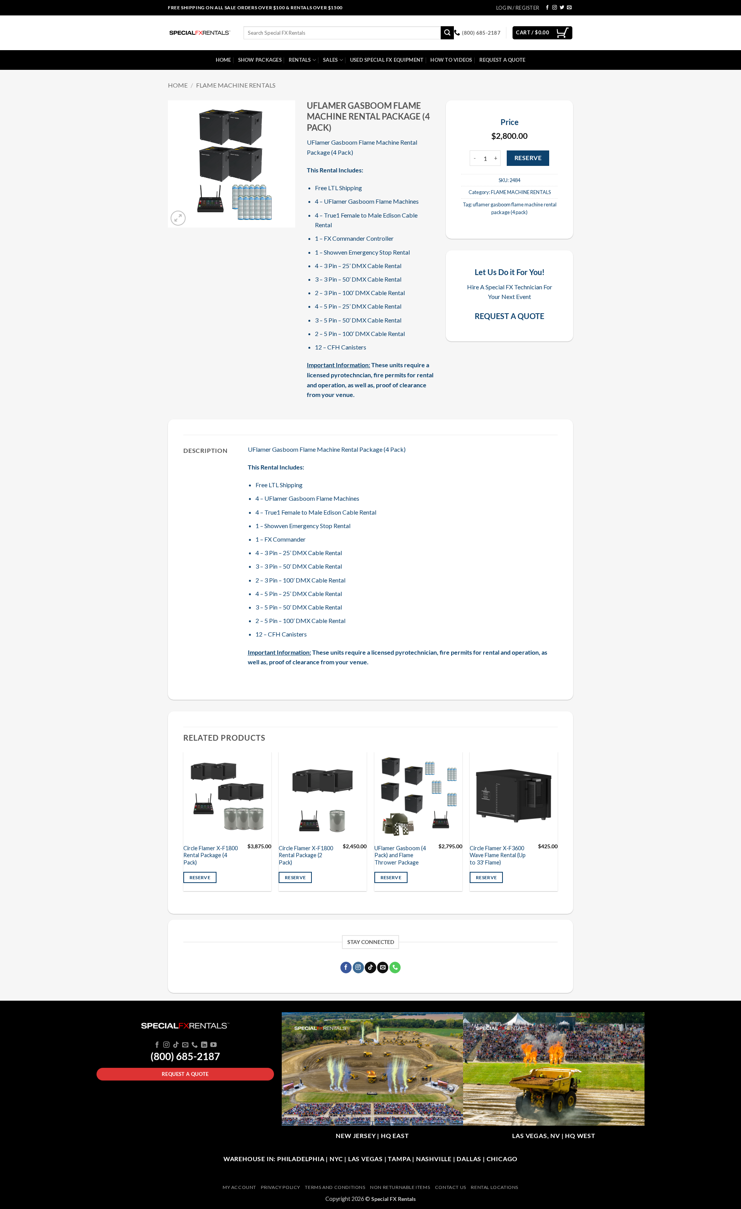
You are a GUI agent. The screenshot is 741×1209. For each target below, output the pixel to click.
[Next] (557, 824)
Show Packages (260, 60)
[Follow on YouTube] (213, 1045)
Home (223, 60)
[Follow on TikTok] (370, 967)
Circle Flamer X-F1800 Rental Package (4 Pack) (210, 855)
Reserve (527, 157)
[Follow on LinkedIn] (204, 1045)
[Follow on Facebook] (547, 7)
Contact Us (450, 1187)
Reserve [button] (199, 877)
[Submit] (447, 32)
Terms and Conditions (335, 1187)
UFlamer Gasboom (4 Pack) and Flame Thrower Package (400, 855)
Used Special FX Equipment (386, 60)
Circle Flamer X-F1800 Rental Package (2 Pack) (306, 855)
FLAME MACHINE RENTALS (236, 85)
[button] (178, 218)
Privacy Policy (280, 1187)
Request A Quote (502, 60)
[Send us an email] (569, 7)
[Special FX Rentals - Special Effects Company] (200, 32)
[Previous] (183, 824)
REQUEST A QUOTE (509, 316)
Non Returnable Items (400, 1187)
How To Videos (451, 60)
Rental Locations (494, 1187)
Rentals (300, 60)
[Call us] (395, 967)
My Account (239, 1187)
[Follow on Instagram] (554, 7)
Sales (330, 60)
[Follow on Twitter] (562, 7)
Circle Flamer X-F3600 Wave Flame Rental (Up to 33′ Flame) (498, 855)
